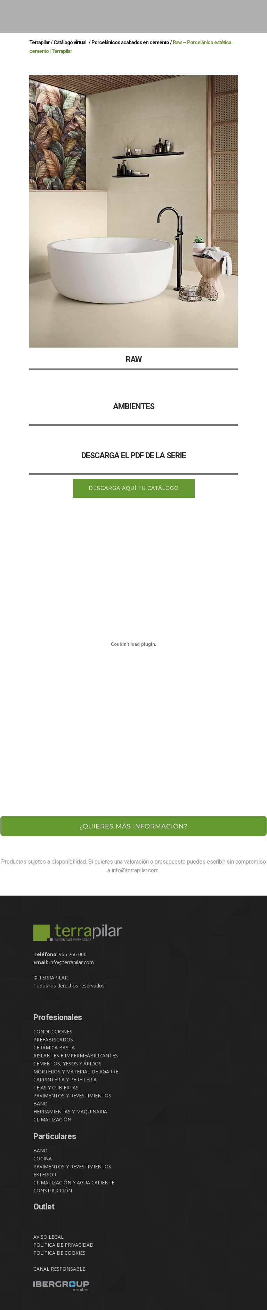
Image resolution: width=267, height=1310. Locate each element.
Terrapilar (39, 42)
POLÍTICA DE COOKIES (59, 1252)
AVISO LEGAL (48, 1236)
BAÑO (40, 1103)
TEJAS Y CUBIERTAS (56, 1087)
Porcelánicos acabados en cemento (130, 42)
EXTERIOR (44, 1174)
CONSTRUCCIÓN (52, 1190)
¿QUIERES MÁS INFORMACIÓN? (133, 826)
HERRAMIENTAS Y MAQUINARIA (70, 1111)
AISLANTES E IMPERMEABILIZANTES (75, 1055)
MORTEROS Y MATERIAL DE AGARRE (75, 1071)
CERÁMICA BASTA (54, 1047)
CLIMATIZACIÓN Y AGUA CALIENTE (73, 1182)
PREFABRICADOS (53, 1039)
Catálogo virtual (70, 42)
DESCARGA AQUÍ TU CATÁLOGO (134, 488)
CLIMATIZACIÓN (52, 1119)
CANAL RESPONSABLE (59, 1268)
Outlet (44, 1207)
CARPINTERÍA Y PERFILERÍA (65, 1079)
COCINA (42, 1158)
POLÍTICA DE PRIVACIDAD (63, 1244)
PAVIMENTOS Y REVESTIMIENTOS (72, 1095)
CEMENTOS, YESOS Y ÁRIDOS (67, 1063)
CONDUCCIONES (52, 1031)
